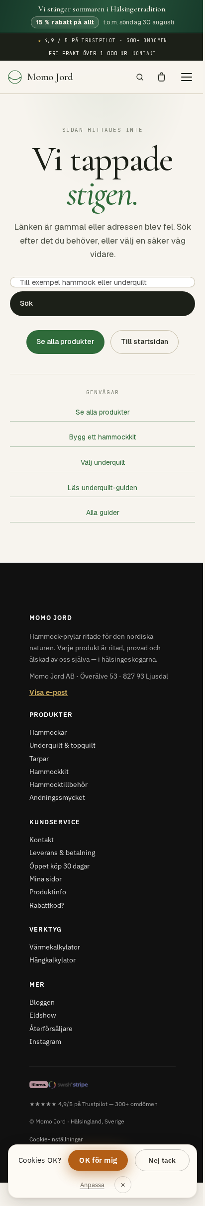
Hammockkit (49, 771)
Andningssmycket (57, 797)
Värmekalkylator (54, 947)
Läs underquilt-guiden (102, 487)
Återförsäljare (51, 1028)
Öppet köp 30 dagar (59, 865)
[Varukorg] (161, 77)
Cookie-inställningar (56, 1139)
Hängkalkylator (52, 959)
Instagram (45, 1041)
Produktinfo (47, 891)
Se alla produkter (65, 341)
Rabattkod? (47, 905)
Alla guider (102, 512)
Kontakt (144, 53)
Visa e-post (48, 692)
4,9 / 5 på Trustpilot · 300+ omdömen (103, 40)
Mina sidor (45, 878)
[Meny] (186, 77)
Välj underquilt (103, 462)
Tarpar (39, 758)
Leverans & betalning (62, 852)
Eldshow (42, 1015)
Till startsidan (144, 341)
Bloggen (42, 1002)
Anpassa (92, 1185)
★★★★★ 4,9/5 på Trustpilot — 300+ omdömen (93, 1104)
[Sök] (140, 77)
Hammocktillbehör (58, 784)
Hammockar (48, 732)
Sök (26, 303)
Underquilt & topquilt (62, 745)
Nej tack (162, 1160)
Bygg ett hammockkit (102, 436)
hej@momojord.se (161, 1192)
